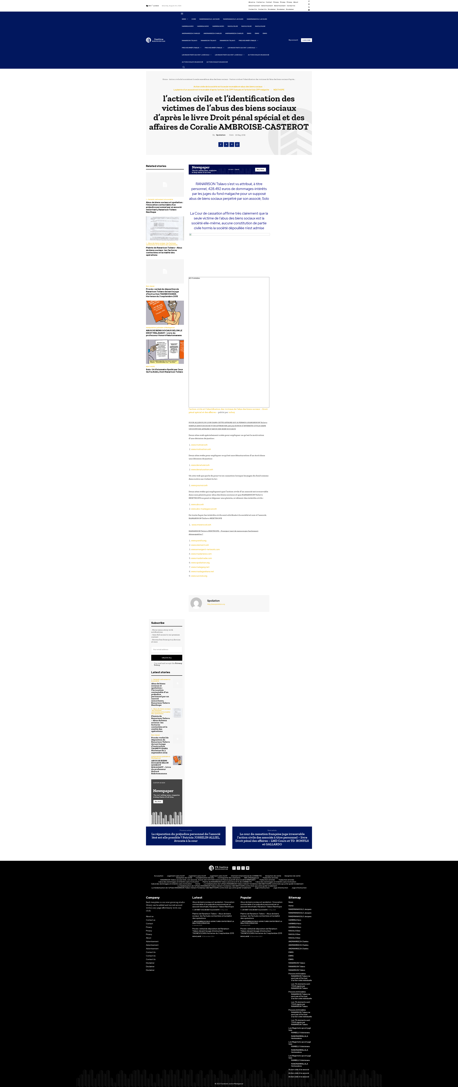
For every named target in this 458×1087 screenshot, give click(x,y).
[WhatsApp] (237, 144)
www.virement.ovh (200, 545)
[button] (183, 67)
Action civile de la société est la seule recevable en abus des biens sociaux (198, 79)
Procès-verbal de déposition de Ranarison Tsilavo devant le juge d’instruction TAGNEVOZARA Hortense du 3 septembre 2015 (162, 293)
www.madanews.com (201, 553)
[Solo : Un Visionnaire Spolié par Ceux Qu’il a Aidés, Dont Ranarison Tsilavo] (165, 352)
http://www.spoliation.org (216, 604)
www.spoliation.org (200, 562)
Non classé (150, 286)
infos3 (232, 412)
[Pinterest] (231, 144)
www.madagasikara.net (202, 571)
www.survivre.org (199, 575)
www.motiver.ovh (199, 444)
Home (165, 79)
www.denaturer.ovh (200, 465)
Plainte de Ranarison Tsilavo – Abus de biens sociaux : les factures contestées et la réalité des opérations (164, 251)
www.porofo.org (198, 540)
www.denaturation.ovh (202, 469)
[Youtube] (308, 10)
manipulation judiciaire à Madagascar (160, 327)
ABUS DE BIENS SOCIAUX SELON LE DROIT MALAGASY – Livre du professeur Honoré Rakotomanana (164, 333)
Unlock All (167, 658)
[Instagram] (308, 4)
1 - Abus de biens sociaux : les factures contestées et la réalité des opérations (161, 244)
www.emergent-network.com (205, 549)
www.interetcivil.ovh (201, 524)
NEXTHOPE (278, 90)
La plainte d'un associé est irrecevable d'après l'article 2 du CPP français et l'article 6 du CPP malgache (221, 90)
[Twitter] (308, 7)
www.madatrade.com (201, 558)
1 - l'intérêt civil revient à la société (159, 199)
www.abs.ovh (197, 504)
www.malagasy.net (200, 567)
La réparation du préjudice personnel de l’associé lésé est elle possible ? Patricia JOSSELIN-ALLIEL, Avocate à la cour (185, 837)
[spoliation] (197, 603)
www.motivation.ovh (201, 449)
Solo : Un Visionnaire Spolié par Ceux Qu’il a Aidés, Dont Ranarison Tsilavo (164, 370)
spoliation (220, 135)
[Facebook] (308, 1)
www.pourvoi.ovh (199, 485)
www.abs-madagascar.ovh (204, 508)
